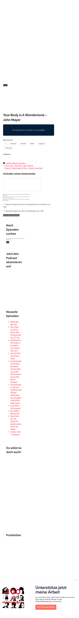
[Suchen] (7, 242)
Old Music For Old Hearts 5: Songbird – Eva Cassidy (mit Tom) (15, 345)
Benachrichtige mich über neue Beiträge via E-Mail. (25, 211)
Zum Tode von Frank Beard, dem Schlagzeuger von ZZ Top (15, 332)
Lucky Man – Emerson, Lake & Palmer (19, 166)
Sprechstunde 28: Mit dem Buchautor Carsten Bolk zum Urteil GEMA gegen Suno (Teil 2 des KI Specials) (15, 371)
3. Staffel (8, 163)
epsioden (21, 163)
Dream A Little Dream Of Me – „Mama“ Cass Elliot (23, 168)
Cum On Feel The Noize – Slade (15, 355)
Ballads (15, 163)
